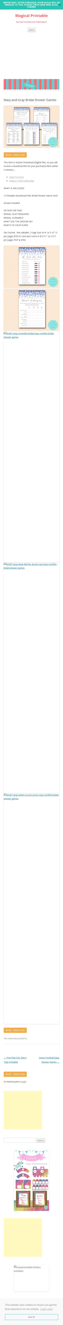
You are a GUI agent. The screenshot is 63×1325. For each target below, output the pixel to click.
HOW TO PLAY (16, 177)
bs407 (23, 1081)
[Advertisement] (31, 55)
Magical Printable (31, 15)
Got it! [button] (31, 1317)
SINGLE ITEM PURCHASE (21, 180)
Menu (31, 30)
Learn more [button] (46, 1309)
